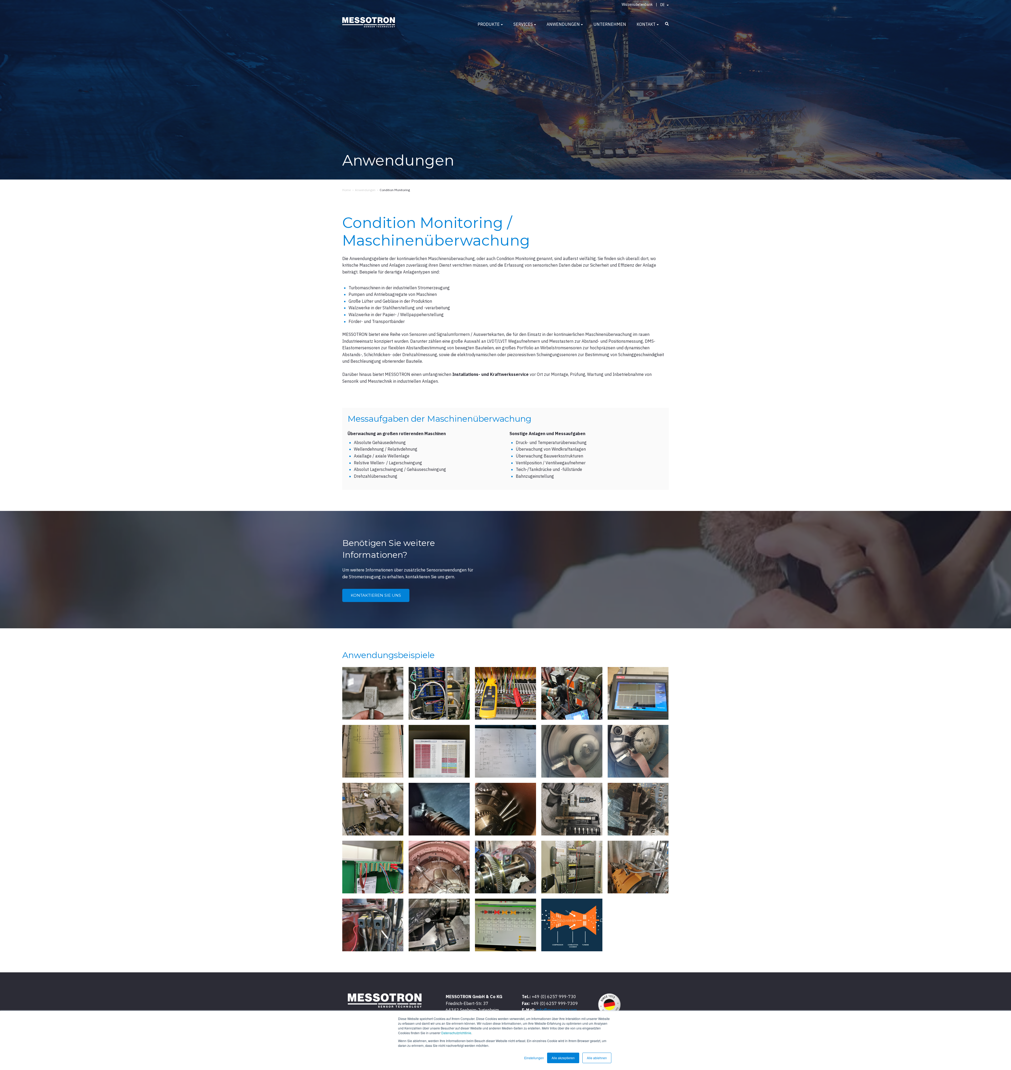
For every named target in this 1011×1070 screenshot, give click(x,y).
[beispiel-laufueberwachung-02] (439, 693)
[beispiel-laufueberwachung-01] (372, 693)
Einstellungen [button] (534, 1058)
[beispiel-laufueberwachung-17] (439, 867)
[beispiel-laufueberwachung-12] (439, 809)
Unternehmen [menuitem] (609, 24)
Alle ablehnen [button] (597, 1058)
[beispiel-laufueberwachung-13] (505, 809)
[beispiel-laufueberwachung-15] (638, 809)
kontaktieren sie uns (376, 595)
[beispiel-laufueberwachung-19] (571, 867)
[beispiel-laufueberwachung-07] (439, 751)
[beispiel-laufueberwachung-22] (439, 925)
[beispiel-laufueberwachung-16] (372, 867)
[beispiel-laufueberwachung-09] (571, 751)
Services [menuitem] (523, 24)
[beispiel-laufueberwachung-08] (505, 751)
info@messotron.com (557, 1010)
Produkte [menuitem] (489, 24)
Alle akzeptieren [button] (563, 1058)
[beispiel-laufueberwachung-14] (571, 809)
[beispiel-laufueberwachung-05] (638, 693)
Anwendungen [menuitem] (563, 24)
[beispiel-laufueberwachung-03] (505, 693)
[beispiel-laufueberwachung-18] (505, 867)
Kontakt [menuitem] (646, 24)
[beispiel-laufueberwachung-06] (372, 751)
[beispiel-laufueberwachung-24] (571, 925)
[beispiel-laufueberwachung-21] (372, 925)
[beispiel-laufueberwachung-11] (372, 809)
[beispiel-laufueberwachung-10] (638, 751)
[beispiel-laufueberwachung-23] (505, 925)
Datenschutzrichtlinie (456, 1033)
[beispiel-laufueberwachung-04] (571, 693)
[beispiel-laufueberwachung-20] (638, 867)
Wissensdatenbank (637, 4)
